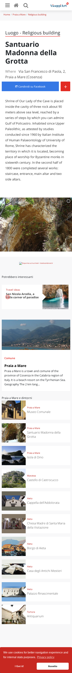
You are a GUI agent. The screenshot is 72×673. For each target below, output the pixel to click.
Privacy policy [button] (45, 657)
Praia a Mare (19, 14)
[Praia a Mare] (36, 335)
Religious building (37, 14)
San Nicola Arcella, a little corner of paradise (22, 295)
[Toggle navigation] (7, 5)
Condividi (31, 86)
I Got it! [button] (19, 666)
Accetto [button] (52, 666)
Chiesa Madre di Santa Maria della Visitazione (46, 525)
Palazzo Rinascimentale (42, 593)
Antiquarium (35, 616)
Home (6, 14)
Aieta (29, 498)
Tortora (31, 611)
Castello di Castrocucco (42, 480)
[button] (64, 297)
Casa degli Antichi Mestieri (44, 571)
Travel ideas (13, 289)
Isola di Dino (35, 457)
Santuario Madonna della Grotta (43, 434)
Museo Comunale (39, 412)
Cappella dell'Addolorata (43, 503)
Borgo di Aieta (36, 548)
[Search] (26, 5)
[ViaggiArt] (17, 5)
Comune (9, 358)
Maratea (31, 475)
